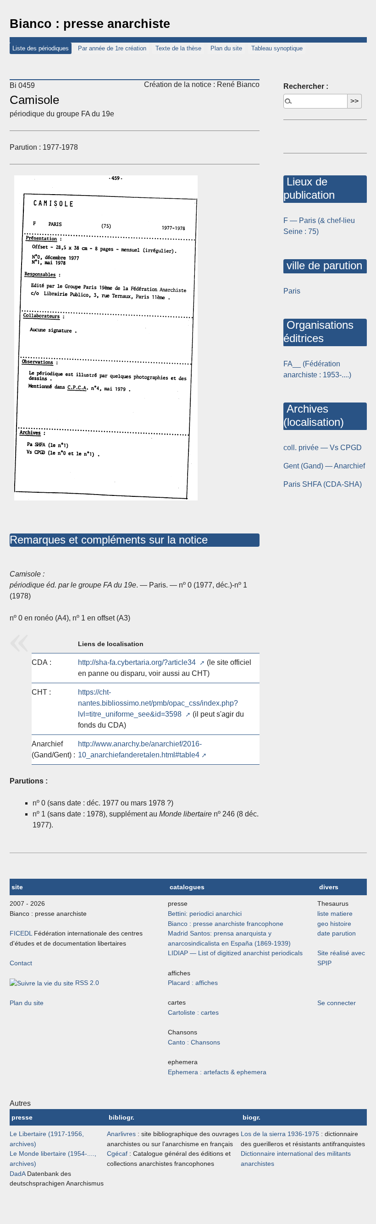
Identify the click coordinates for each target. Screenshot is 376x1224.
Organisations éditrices (318, 331)
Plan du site (226, 48)
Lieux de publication (309, 188)
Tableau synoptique (277, 48)
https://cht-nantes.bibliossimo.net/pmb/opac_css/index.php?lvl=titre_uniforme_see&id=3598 (158, 703)
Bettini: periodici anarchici (205, 913)
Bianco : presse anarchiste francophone (225, 923)
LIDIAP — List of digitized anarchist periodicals (235, 953)
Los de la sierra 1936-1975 (280, 1133)
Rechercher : (305, 86)
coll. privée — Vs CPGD (322, 448)
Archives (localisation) (313, 415)
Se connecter (336, 1002)
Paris (291, 291)
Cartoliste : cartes (193, 1012)
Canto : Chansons (194, 1042)
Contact (21, 963)
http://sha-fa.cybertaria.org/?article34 (138, 662)
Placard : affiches (193, 982)
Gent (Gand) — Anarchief (324, 466)
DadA (17, 1173)
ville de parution (322, 265)
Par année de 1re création (112, 48)
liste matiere (335, 913)
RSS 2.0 (86, 982)
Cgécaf (117, 1153)
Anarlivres (121, 1133)
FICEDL (21, 933)
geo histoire (334, 923)
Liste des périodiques (40, 48)
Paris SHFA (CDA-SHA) (322, 484)
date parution (336, 933)
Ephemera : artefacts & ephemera (217, 1072)
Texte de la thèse (178, 48)
